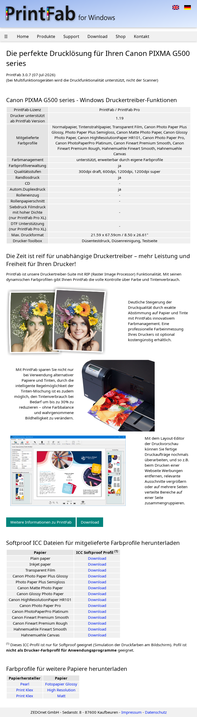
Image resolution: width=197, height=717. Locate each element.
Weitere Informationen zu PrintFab (41, 522)
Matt (61, 695)
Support (71, 36)
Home (23, 36)
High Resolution (61, 689)
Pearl (24, 683)
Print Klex (24, 689)
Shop (121, 36)
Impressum (131, 712)
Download (97, 36)
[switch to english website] (175, 6)
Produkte (46, 36)
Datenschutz (156, 712)
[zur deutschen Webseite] (187, 6)
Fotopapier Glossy (61, 683)
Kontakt (141, 36)
